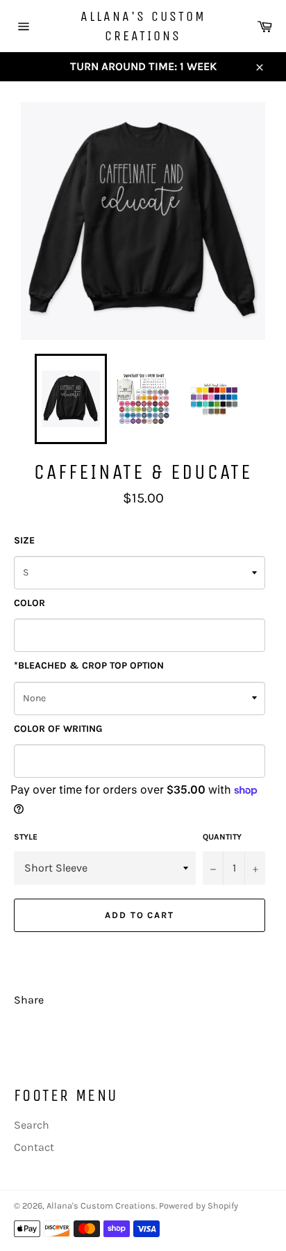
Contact (34, 1147)
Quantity (222, 837)
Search (31, 1124)
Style (25, 837)
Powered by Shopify (198, 1205)
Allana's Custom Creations (143, 26)
